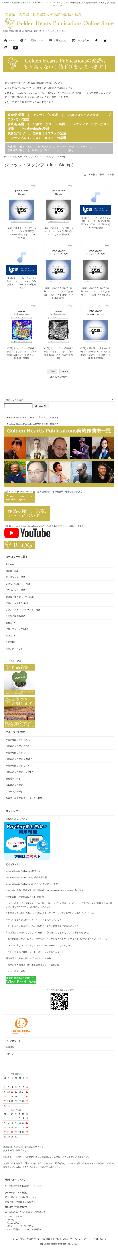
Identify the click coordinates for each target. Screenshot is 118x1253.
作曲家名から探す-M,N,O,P (19, 759)
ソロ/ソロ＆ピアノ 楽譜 (18, 583)
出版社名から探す (14, 785)
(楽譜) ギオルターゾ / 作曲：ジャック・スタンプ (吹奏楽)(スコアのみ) (58, 231)
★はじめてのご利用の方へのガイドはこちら (29, 102)
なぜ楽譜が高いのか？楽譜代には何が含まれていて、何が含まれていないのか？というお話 (50, 913)
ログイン (10, 1053)
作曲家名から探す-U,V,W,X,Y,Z (20, 772)
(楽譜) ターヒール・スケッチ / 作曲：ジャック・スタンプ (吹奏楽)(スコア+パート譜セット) (95, 221)
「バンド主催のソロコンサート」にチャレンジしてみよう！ (35, 952)
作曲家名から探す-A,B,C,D (18, 739)
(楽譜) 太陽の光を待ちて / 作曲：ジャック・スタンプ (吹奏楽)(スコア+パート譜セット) (58, 291)
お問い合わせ (59, 40)
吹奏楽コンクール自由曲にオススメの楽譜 (37, 133)
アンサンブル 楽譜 (15, 577)
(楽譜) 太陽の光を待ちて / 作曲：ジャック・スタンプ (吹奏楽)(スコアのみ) (95, 291)
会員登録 (10, 1047)
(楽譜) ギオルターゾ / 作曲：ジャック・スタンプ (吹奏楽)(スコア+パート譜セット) (21, 231)
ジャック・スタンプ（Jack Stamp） (52, 157)
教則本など (11, 564)
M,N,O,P (61, 146)
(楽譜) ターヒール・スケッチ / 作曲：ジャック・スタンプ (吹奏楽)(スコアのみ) (21, 281)
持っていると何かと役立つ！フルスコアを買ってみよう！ (34, 919)
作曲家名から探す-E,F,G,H (18, 746)
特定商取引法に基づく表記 (55, 1239)
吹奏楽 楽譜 (12, 571)
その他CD (10, 642)
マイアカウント (13, 1041)
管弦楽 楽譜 (16, 124)
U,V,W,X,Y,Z (85, 146)
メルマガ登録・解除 (15, 971)
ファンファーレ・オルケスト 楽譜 (23, 609)
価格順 (101, 174)
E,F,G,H (42, 146)
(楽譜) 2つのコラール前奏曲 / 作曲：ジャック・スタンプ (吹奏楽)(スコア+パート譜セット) (21, 351)
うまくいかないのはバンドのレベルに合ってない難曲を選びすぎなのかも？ (42, 926)
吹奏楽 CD (11, 622)
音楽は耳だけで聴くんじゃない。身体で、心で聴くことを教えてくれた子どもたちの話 (48, 932)
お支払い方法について (16, 818)
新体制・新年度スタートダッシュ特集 (24, 798)
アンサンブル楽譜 (45, 114)
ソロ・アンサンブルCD (17, 629)
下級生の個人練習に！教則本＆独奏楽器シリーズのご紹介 (34, 965)
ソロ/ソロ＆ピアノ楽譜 (83, 114)
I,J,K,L (51, 146)
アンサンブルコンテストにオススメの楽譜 (37, 138)
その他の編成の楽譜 (35, 128)
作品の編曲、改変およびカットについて (25, 897)
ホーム (11, 40)
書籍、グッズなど (14, 648)
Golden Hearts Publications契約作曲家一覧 (26, 877)
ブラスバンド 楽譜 (15, 590)
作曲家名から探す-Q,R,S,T (23, 157)
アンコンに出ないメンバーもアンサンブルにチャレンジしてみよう (38, 945)
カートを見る (82, 40)
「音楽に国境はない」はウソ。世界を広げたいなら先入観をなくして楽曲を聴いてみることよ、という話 (56, 939)
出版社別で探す (40, 150)
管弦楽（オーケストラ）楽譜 (20, 596)
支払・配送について (34, 40)
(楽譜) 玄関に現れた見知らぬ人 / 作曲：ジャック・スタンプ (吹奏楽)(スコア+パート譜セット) (95, 351)
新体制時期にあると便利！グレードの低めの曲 (28, 958)
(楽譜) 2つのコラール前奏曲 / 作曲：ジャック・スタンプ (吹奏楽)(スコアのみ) (58, 351)
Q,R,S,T (72, 146)
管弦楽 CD (11, 635)
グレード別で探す (14, 791)
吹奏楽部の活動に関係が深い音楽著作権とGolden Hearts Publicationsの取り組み (45, 890)
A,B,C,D (31, 146)
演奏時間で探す (16, 150)
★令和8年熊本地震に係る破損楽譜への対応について (34, 82)
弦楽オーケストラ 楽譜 (49, 124)
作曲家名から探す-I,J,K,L (18, 752)
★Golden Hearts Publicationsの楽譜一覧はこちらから (32, 417)
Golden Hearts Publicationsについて (23, 871)
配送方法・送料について (17, 864)
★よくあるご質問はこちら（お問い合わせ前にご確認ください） (40, 88)
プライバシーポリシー (80, 1239)
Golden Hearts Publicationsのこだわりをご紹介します (32, 884)
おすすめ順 (89, 174)
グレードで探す (65, 150)
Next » (64, 371)
